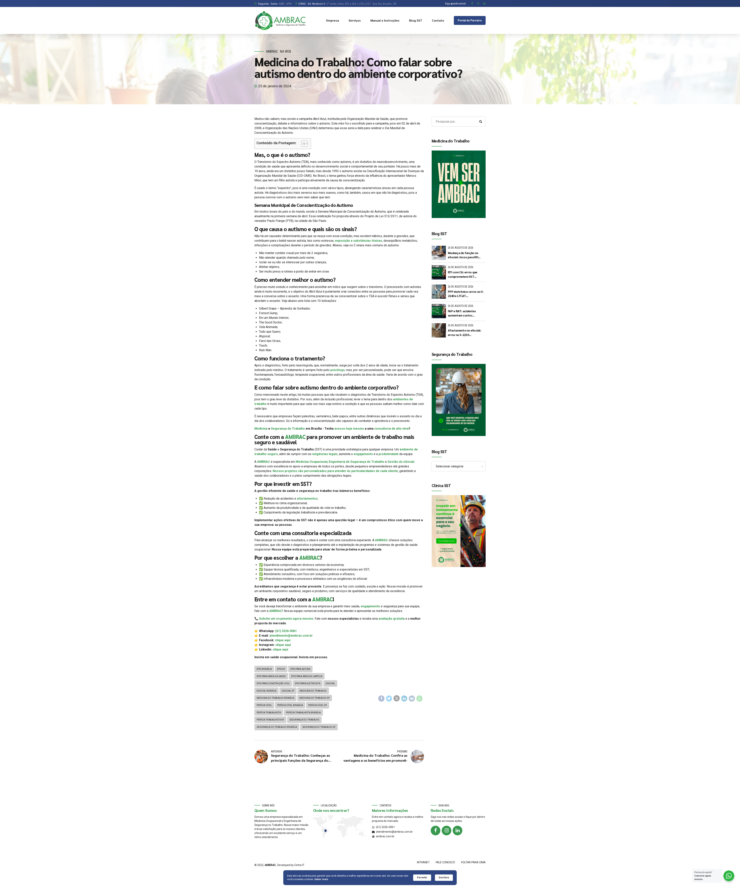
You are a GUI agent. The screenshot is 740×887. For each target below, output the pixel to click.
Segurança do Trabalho (288, 428)
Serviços (355, 20)
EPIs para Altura (300, 669)
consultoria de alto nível (391, 428)
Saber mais (321, 879)
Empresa (332, 20)
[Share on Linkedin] (404, 698)
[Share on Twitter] (389, 698)
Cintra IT (299, 865)
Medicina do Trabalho (313, 690)
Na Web (285, 51)
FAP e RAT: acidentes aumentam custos (462, 313)
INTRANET (423, 862)
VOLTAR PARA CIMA (473, 862)
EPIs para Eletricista (307, 683)
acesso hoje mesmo (349, 428)
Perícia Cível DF (317, 705)
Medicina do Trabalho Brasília (275, 698)
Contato (438, 20)
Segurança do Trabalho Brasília (277, 727)
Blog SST (415, 20)
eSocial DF (288, 690)
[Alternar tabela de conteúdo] (302, 143)
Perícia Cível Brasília (290, 705)
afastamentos (307, 498)
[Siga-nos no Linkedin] (457, 830)
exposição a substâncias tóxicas (358, 240)
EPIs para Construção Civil (273, 683)
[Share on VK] (412, 698)
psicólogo (337, 370)
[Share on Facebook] (381, 698)
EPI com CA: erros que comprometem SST (462, 274)
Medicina (260, 428)
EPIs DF (281, 669)
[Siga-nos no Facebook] (435, 830)
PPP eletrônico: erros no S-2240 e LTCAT (466, 293)
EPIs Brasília (264, 669)
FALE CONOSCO (445, 862)
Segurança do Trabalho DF (319, 727)
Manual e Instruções (384, 20)
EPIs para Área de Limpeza (306, 676)
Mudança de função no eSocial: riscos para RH (463, 255)
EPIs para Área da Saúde (271, 676)
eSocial (330, 683)
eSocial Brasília (266, 690)
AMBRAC (272, 51)
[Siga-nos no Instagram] (446, 830)
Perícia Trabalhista (269, 712)
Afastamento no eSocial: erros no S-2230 (464, 332)
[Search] (481, 122)
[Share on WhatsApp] (419, 698)
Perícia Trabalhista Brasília (303, 712)
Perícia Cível (264, 705)
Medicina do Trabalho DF (314, 698)
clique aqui (282, 640)
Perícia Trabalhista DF (270, 719)
